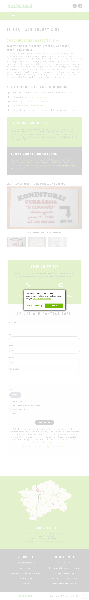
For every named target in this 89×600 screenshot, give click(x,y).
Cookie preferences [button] (42, 298)
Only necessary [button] (34, 306)
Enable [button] (54, 306)
